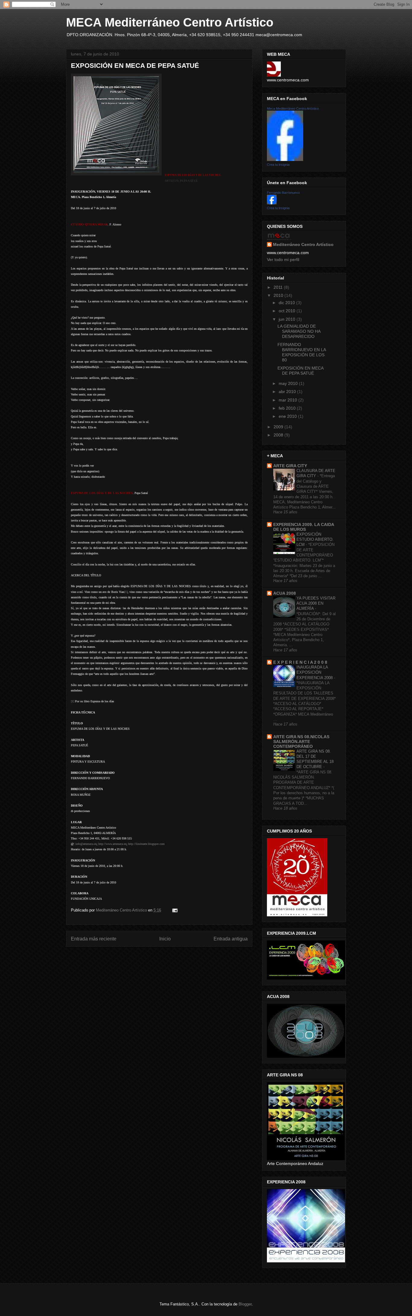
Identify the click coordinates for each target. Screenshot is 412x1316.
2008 (279, 435)
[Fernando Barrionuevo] (272, 202)
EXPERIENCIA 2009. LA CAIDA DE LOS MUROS (303, 527)
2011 (279, 287)
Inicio (165, 938)
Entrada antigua (231, 938)
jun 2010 (287, 319)
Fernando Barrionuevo (283, 192)
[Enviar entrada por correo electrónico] (174, 910)
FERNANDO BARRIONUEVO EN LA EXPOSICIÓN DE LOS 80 (301, 352)
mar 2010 (288, 400)
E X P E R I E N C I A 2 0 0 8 (300, 662)
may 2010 (289, 383)
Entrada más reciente (93, 938)
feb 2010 (288, 408)
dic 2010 (287, 302)
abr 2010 (288, 391)
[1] (72, 701)
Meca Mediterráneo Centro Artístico (293, 108)
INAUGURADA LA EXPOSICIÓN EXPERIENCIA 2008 (315, 672)
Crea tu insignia (278, 164)
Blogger (245, 1304)
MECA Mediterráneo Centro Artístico (169, 22)
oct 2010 (287, 310)
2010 (279, 295)
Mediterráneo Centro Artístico (303, 244)
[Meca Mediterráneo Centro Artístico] (285, 159)
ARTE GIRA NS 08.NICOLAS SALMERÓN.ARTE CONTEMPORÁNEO (301, 741)
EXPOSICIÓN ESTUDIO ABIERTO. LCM (315, 539)
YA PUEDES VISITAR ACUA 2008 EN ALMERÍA (315, 603)
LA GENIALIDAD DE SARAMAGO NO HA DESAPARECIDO (298, 331)
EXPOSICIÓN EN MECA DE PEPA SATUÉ (300, 371)
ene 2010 (288, 416)
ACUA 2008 (284, 593)
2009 (279, 426)
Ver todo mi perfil (283, 259)
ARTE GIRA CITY (290, 465)
